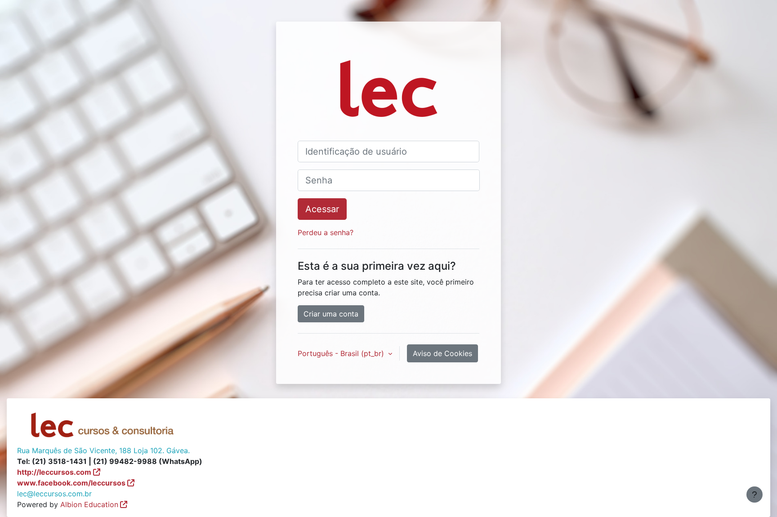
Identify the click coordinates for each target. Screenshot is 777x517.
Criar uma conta (331, 313)
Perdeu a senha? (325, 232)
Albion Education (89, 504)
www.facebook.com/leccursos (71, 482)
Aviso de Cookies (442, 353)
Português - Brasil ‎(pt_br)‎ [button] (342, 353)
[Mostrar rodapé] (754, 494)
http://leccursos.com (54, 472)
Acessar (322, 209)
